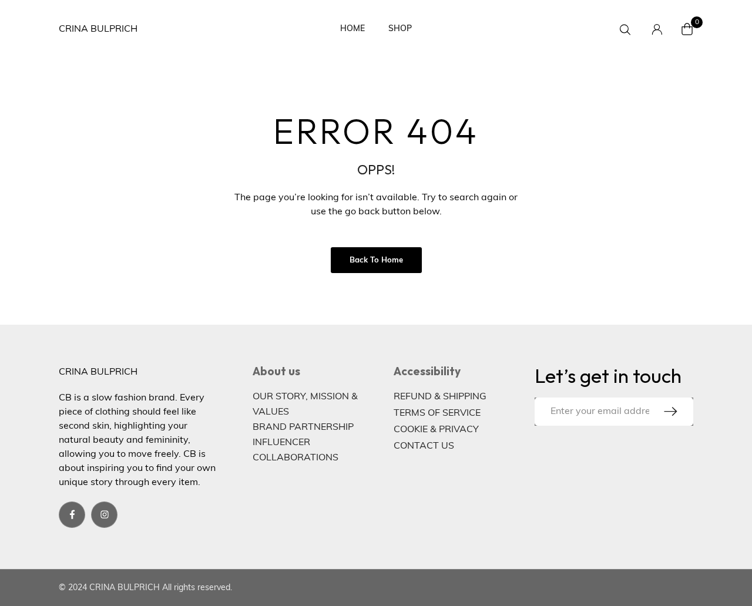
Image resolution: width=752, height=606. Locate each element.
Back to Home (376, 260)
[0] (687, 29)
